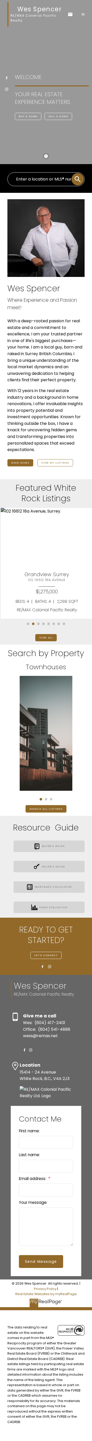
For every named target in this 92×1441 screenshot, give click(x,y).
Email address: (33, 1178)
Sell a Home (58, 116)
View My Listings (55, 462)
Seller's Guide (53, 866)
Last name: (29, 1154)
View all (46, 637)
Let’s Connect (46, 955)
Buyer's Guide (53, 846)
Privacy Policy (45, 1289)
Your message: (33, 1202)
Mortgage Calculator (53, 886)
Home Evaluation (53, 907)
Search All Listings (45, 808)
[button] (7, 78)
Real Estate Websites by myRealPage (46, 1294)
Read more (20, 462)
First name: (29, 1131)
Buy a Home (28, 116)
